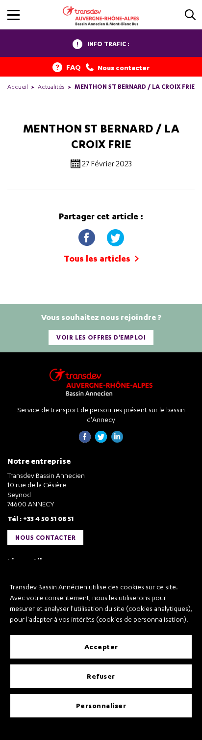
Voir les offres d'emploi (101, 337)
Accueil (17, 86)
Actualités (51, 86)
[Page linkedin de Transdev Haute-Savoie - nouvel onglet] (117, 440)
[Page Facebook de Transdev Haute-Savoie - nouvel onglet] (85, 440)
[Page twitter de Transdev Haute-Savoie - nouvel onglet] (101, 440)
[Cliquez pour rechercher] (190, 15)
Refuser (101, 676)
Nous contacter (45, 537)
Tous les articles (98, 258)
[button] (13, 15)
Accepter (101, 646)
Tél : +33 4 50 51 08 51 (40, 518)
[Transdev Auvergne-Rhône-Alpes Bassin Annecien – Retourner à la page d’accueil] (101, 382)
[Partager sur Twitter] (115, 236)
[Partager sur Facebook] (88, 236)
